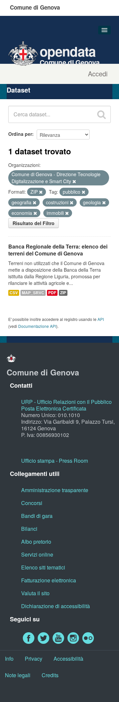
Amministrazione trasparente (54, 490)
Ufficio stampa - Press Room (54, 460)
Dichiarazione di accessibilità (55, 606)
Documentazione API (37, 326)
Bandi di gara (37, 516)
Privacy (33, 658)
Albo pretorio (36, 541)
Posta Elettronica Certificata (53, 408)
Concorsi (31, 503)
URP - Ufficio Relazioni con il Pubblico (66, 402)
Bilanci (29, 528)
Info (9, 658)
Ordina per (20, 134)
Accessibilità (68, 658)
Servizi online (37, 554)
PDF (52, 292)
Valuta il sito (35, 593)
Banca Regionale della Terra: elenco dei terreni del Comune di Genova (57, 250)
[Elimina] (74, 181)
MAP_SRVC (33, 292)
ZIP (63, 292)
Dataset (18, 90)
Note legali (17, 675)
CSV (14, 292)
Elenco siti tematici (43, 567)
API (101, 319)
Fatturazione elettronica (48, 580)
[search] (101, 114)
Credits (50, 675)
